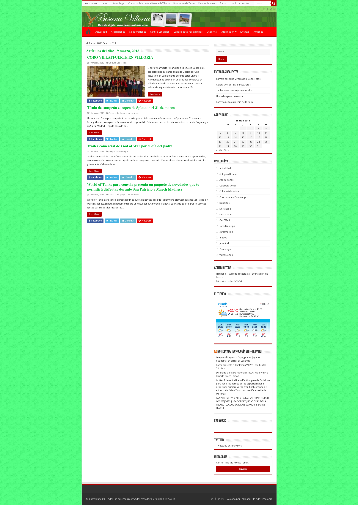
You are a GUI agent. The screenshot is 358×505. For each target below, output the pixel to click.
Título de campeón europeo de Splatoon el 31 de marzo (131, 107)
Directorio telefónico (184, 3)
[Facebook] (267, 9)
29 (243, 146)
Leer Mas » (155, 94)
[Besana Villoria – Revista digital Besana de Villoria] (179, 16)
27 (227, 146)
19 (220, 141)
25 (266, 141)
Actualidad (101, 31)
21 (235, 141)
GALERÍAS (224, 220)
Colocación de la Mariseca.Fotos (233, 84)
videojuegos (133, 113)
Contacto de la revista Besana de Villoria (149, 3)
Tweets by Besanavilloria (229, 445)
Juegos (123, 113)
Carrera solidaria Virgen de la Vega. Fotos (238, 78)
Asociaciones (118, 31)
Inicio (223, 3)
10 (258, 133)
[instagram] (274, 9)
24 (258, 141)
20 (227, 141)
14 (235, 137)
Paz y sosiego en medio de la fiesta (235, 102)
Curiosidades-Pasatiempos (188, 31)
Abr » (226, 150)
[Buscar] (274, 3)
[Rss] (264, 9)
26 (220, 146)
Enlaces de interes (207, 3)
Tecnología (225, 249)
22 (243, 141)
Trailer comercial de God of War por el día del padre (129, 146)
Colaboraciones (137, 31)
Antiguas (258, 31)
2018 (99, 43)
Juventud (244, 31)
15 (243, 137)
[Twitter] (270, 9)
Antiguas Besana (228, 174)
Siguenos (243, 469)
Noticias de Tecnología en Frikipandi (239, 352)
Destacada (114, 113)
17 (258, 137)
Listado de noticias (239, 3)
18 (266, 137)
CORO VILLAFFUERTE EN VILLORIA (120, 57)
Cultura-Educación (159, 31)
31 (258, 146)
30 (250, 146)
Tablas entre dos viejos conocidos (234, 90)
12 (220, 137)
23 (250, 141)
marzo (107, 43)
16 (250, 137)
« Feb (219, 150)
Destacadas (225, 214)
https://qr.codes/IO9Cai (229, 281)
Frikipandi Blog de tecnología (256, 499)
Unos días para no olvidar (230, 96)
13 (227, 137)
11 (266, 133)
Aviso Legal (119, 3)
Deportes (212, 31)
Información (227, 31)
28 (235, 146)
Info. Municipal (227, 226)
